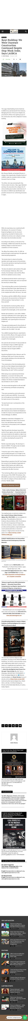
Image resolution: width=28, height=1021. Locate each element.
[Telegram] (20, 725)
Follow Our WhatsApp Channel (11, 485)
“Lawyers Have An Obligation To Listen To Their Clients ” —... (18, 978)
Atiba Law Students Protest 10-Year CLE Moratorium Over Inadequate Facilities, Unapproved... (18, 942)
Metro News (4, 37)
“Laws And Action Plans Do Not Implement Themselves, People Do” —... (18, 971)
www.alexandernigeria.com (14, 615)
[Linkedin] (13, 725)
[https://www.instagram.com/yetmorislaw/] (14, 765)
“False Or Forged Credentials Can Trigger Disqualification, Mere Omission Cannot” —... (17, 963)
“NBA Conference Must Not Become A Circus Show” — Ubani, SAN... (17, 955)
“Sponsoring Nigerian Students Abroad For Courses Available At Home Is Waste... (17, 925)
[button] (2, 31)
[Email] (16, 725)
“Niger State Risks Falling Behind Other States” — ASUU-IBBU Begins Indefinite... (18, 933)
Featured (12, 958)
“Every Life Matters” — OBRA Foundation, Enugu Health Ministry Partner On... (17, 1006)
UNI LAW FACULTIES (14, 928)
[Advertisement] (14, 15)
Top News (12, 945)
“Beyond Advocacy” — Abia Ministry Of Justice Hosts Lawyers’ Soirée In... (17, 990)
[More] (20, 59)
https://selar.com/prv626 (17, 679)
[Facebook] (9, 725)
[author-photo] (14, 740)
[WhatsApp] (2, 725)
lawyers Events (13, 993)
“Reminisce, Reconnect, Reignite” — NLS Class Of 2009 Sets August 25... (18, 998)
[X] (6, 725)
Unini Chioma (6, 56)
